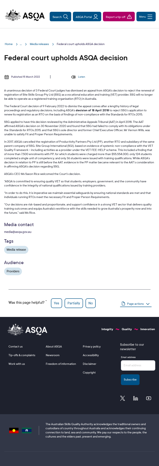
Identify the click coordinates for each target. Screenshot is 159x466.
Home (9, 44)
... (21, 44)
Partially (73, 303)
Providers (13, 271)
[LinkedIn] (135, 399)
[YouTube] (148, 399)
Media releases (39, 44)
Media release (16, 250)
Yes (56, 303)
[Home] (22, 15)
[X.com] (122, 399)
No (90, 303)
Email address (128, 357)
